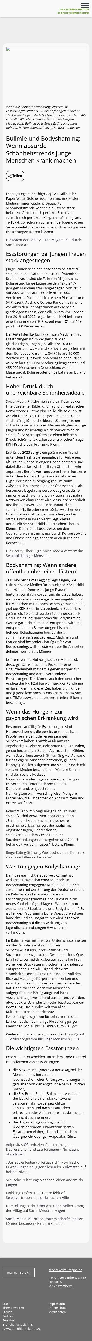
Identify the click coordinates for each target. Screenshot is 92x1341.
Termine (9, 1320)
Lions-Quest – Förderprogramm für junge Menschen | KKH (45, 1036)
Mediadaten (57, 1312)
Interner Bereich (19, 1272)
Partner (8, 1316)
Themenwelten (13, 1308)
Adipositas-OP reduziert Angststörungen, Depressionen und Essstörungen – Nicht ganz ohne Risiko (43, 1149)
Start (6, 1304)
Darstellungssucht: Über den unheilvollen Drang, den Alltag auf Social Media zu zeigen (45, 1208)
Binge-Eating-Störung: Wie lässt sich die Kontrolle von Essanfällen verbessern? (45, 855)
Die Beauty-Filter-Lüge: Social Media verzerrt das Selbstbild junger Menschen (45, 553)
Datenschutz (58, 1308)
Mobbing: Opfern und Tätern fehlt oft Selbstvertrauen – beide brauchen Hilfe (37, 1195)
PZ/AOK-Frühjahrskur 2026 (22, 1329)
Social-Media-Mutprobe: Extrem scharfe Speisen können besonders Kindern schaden (44, 1221)
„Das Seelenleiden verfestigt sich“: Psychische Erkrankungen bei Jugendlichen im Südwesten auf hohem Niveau (46, 1167)
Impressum (57, 1304)
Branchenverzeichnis (18, 1325)
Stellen (7, 1312)
